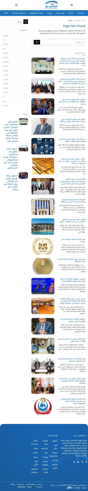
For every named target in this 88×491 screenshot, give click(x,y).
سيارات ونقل (23, 79)
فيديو (25, 97)
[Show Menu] (72, 5)
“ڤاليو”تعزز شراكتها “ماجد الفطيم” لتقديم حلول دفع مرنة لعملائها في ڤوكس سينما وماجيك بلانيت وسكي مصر (72, 62)
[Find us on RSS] (74, 462)
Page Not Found (79, 20)
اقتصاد (70, 13)
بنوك (26, 66)
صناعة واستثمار (22, 83)
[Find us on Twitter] (82, 462)
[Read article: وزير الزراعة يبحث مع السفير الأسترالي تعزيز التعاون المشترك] (42, 366)
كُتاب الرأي (24, 101)
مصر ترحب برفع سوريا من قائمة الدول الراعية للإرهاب (71, 260)
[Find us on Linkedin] (78, 462)
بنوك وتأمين (60, 13)
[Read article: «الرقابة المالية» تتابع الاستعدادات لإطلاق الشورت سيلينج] (42, 326)
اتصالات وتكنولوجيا (36, 13)
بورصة (49, 13)
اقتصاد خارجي (22, 53)
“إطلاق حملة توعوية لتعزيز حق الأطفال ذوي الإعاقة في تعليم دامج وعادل (72, 101)
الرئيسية (80, 13)
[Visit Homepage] (51, 5)
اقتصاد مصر (23, 57)
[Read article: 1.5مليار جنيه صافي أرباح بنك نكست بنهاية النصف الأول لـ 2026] (42, 146)
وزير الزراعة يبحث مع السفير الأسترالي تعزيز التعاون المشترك (71, 360)
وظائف (12, 484)
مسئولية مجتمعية (18, 13)
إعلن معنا (21, 484)
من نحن (39, 484)
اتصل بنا (39, 486)
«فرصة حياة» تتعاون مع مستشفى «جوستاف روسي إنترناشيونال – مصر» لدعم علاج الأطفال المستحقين (71, 81)
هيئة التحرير (30, 484)
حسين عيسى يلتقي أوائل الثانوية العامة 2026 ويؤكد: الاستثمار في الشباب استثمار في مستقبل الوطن (72, 301)
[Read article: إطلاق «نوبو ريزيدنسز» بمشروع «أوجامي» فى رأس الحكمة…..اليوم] (42, 226)
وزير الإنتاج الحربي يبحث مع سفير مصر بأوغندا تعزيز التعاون (71, 340)
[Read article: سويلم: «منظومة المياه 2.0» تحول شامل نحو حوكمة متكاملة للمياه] (42, 286)
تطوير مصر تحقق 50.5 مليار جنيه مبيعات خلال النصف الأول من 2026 (72, 120)
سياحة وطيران (22, 75)
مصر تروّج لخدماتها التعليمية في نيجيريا (73, 240)
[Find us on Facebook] (86, 462)
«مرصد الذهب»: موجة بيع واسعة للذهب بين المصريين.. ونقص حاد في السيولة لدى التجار (71, 161)
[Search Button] (16, 5)
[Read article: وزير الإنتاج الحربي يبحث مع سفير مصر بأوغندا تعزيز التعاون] (42, 346)
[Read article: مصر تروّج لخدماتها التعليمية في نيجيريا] (42, 246)
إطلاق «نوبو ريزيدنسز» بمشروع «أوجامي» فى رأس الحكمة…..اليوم (72, 220)
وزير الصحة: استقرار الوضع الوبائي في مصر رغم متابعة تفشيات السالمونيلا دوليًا (73, 401)
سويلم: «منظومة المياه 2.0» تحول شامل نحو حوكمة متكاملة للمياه (72, 280)
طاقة (26, 88)
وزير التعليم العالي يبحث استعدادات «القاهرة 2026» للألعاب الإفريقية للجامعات (72, 381)
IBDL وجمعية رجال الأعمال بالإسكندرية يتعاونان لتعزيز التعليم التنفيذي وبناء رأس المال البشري (72, 181)
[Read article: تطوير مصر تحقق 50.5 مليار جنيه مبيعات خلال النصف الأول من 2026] (42, 126)
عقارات (5, 13)
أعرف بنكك (24, 40)
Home (70, 20)
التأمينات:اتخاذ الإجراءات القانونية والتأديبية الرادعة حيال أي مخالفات (72, 200)
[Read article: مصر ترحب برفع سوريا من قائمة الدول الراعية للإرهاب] (42, 266)
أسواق (25, 35)
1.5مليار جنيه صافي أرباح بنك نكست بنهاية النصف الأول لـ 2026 (72, 140)
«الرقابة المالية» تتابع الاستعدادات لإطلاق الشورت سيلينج (72, 320)
